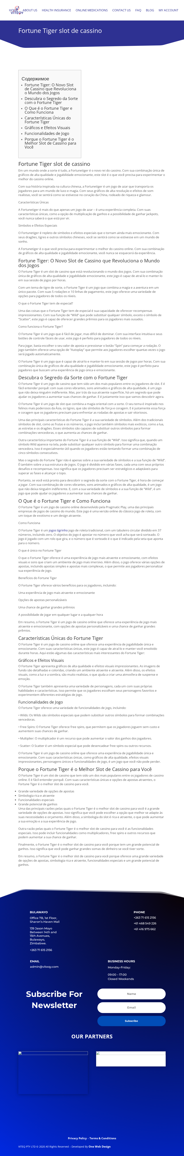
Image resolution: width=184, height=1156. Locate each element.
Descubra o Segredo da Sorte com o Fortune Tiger (51, 100)
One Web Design (100, 1146)
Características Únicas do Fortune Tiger (48, 119)
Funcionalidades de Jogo (47, 133)
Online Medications (92, 10)
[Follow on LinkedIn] (92, 1124)
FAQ (138, 10)
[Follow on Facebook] (64, 1124)
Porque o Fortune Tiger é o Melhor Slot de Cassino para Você (50, 143)
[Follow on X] (78, 1124)
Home (13, 10)
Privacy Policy (78, 1138)
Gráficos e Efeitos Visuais (47, 127)
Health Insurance (56, 10)
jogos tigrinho (58, 530)
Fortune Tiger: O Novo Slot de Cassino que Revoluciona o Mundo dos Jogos (50, 88)
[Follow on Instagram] (120, 1124)
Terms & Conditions (102, 1138)
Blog (150, 10)
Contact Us (121, 10)
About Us (30, 10)
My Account (168, 10)
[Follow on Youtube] (106, 1124)
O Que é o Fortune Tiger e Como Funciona (48, 110)
